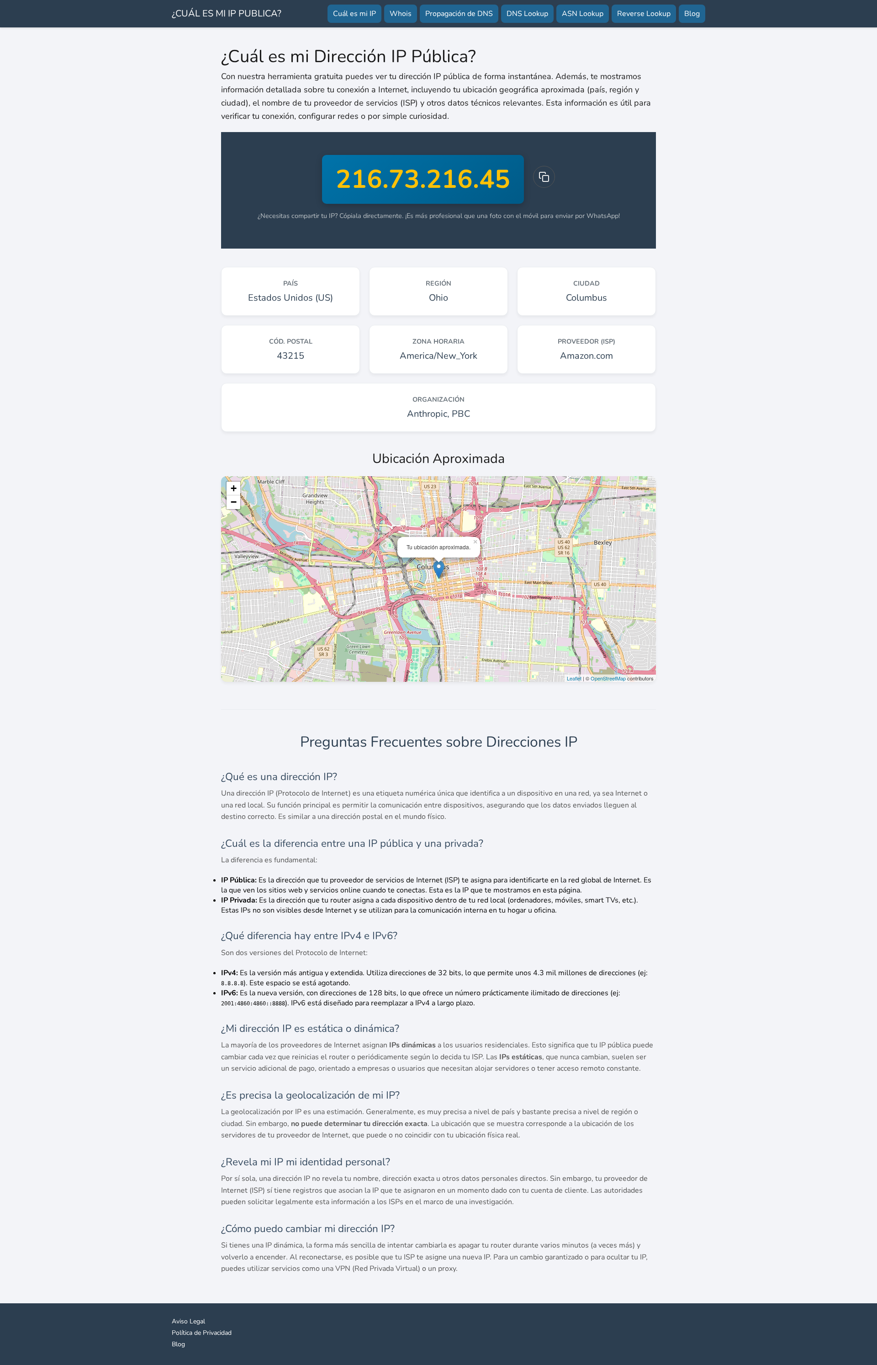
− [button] (234, 502)
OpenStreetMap (608, 678)
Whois (401, 14)
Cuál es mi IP (354, 14)
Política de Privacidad (202, 1332)
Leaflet (574, 678)
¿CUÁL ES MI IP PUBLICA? (226, 13)
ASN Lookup (582, 14)
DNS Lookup (527, 14)
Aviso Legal (188, 1321)
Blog (692, 14)
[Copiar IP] (544, 177)
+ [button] (234, 488)
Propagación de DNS (459, 14)
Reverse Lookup (644, 14)
